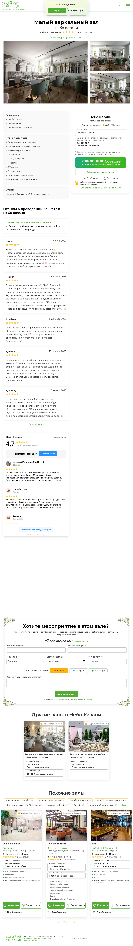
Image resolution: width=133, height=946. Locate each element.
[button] (59, 921)
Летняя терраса (56, 844)
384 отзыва (69, 860)
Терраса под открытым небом (87, 754)
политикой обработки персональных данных (73, 699)
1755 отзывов (115, 857)
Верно (57, 10)
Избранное (82, 938)
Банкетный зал (11, 844)
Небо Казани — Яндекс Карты (36, 535)
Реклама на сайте (31, 940)
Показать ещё (36, 424)
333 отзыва (24, 857)
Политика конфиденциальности (37, 938)
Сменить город (76, 10)
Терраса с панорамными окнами (44, 754)
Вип (94, 844)
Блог (73, 938)
